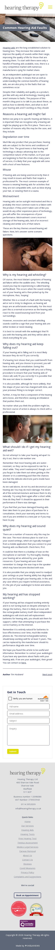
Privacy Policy (27, 872)
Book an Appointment (27, 895)
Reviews (27, 863)
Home (28, 821)
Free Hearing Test (27, 838)
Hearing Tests (27, 834)
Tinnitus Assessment (27, 842)
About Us (27, 855)
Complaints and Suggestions (27, 876)
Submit (12, 751)
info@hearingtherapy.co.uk (28, 808)
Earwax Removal (27, 851)
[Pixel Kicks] (31, 945)
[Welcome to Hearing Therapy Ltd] (24, 6)
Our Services (27, 825)
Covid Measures (27, 868)
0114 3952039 (28, 804)
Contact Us (27, 859)
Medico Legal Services (27, 846)
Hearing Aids (27, 830)
